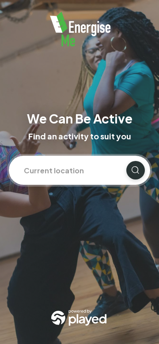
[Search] (135, 170)
